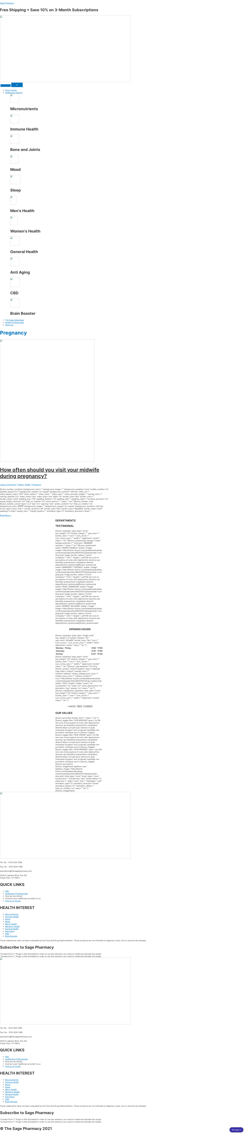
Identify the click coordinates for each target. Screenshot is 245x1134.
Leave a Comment (8, 484)
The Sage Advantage (14, 320)
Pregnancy (36, 484)
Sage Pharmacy (7, 3)
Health (27, 484)
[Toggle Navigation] (6, 85)
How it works (11, 90)
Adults (21, 484)
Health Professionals (14, 322)
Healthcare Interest (13, 92)
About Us (9, 325)
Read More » (5, 515)
